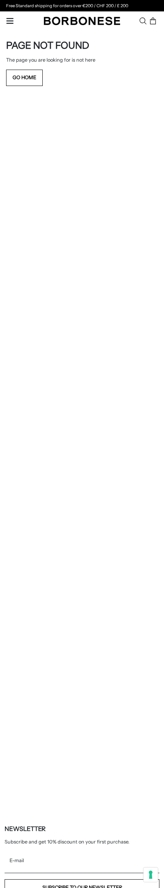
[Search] (143, 21)
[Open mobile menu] (10, 21)
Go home (24, 77)
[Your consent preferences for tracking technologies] (150, 874)
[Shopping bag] (153, 21)
